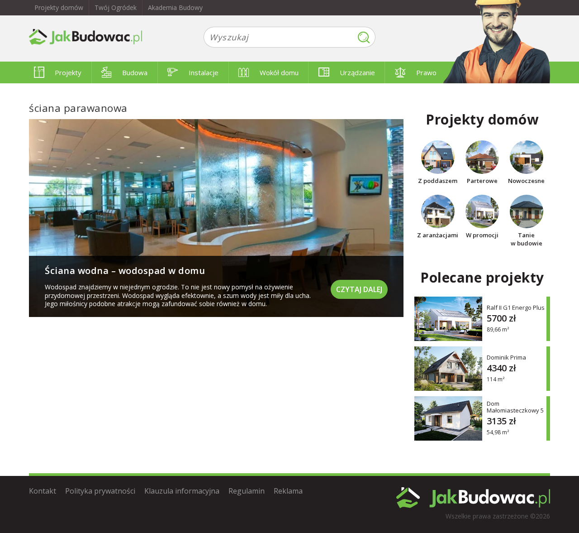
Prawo (426, 72)
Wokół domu (279, 72)
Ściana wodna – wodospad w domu (125, 270)
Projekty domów (58, 7)
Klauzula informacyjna (181, 491)
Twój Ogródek (116, 7)
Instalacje (203, 72)
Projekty (68, 72)
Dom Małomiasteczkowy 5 (515, 407)
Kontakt (42, 491)
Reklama (288, 491)
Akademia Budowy (175, 7)
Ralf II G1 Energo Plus (516, 307)
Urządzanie (357, 72)
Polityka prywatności (100, 491)
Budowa (134, 72)
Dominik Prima (506, 357)
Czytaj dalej (359, 289)
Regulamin (246, 491)
